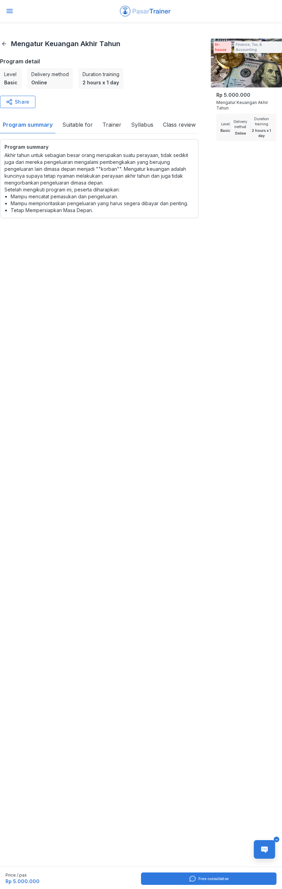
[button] (145, 11)
